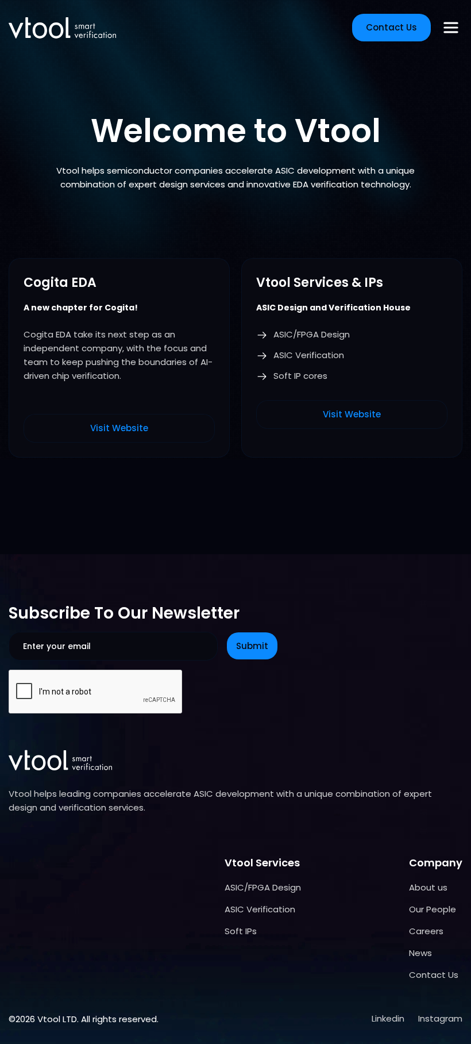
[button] (450, 27)
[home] (62, 28)
